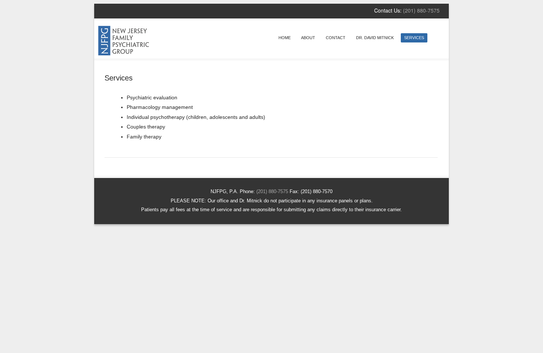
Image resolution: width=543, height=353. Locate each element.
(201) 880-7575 (421, 10)
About (308, 37)
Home (285, 37)
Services (414, 37)
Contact (335, 37)
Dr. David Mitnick (375, 37)
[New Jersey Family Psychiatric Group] (123, 53)
